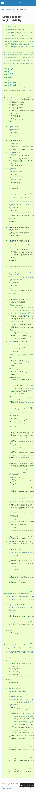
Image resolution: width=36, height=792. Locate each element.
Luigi (19, 3)
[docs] (30, 96)
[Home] (3, 9)
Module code (10, 9)
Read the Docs (7, 788)
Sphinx (11, 787)
